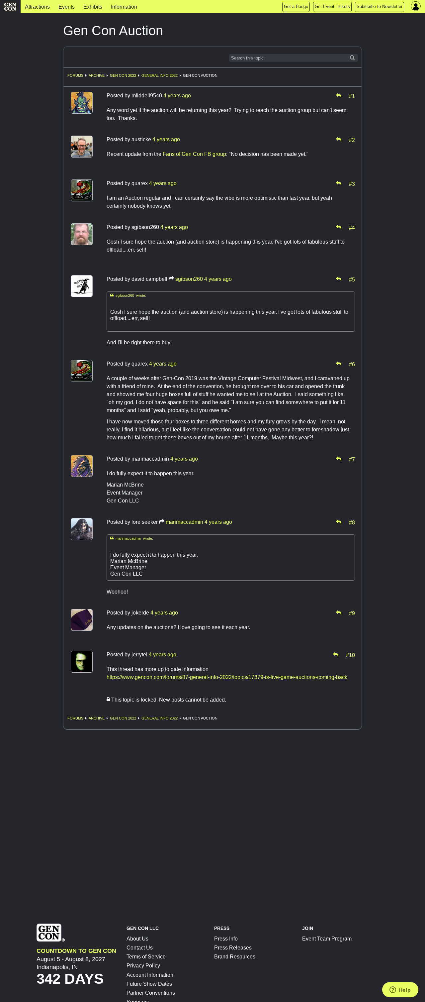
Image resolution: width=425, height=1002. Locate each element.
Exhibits (92, 7)
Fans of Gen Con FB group (194, 154)
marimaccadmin (184, 522)
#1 (352, 95)
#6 (352, 364)
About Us (137, 939)
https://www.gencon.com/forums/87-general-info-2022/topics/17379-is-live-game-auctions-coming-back (227, 677)
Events (66, 7)
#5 (352, 279)
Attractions (37, 7)
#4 (352, 227)
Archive (97, 75)
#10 (350, 654)
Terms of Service (146, 956)
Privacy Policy (143, 965)
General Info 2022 (159, 75)
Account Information (150, 975)
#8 (352, 522)
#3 (352, 183)
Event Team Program (327, 939)
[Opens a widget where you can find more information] (400, 990)
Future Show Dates (149, 984)
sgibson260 (189, 279)
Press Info (226, 939)
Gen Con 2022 (123, 75)
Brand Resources (234, 956)
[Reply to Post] (338, 95)
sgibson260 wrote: (128, 295)
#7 (352, 459)
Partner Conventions (151, 993)
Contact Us (140, 947)
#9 (352, 612)
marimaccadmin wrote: (131, 538)
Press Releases (233, 947)
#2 (352, 139)
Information (124, 7)
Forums (75, 75)
